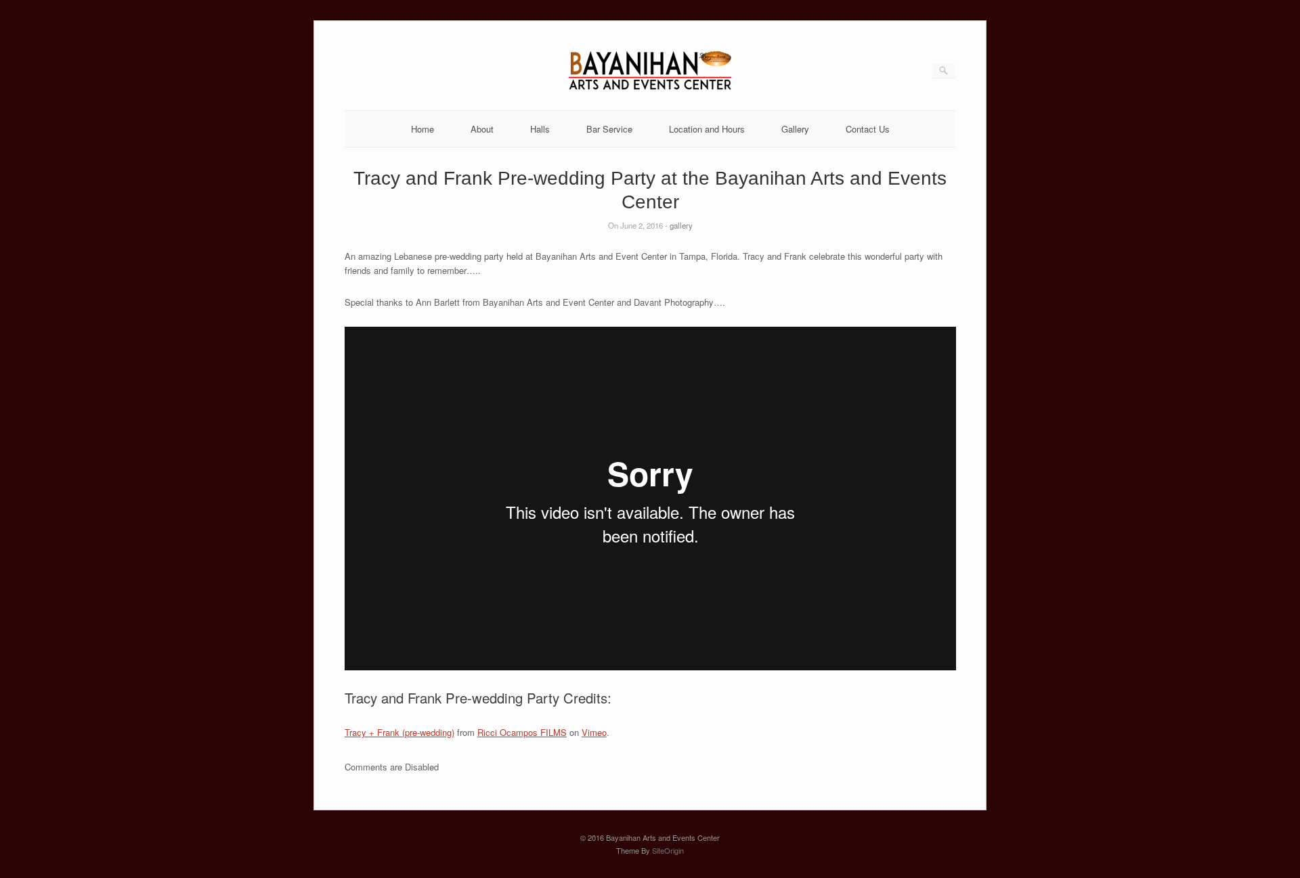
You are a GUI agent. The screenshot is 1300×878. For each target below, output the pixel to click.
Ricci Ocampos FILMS (522, 732)
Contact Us (868, 128)
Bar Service (609, 128)
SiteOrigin (668, 850)
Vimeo (594, 732)
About (482, 128)
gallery (681, 225)
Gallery (795, 128)
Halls (540, 128)
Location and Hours (707, 128)
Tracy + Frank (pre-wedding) (399, 732)
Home (422, 128)
